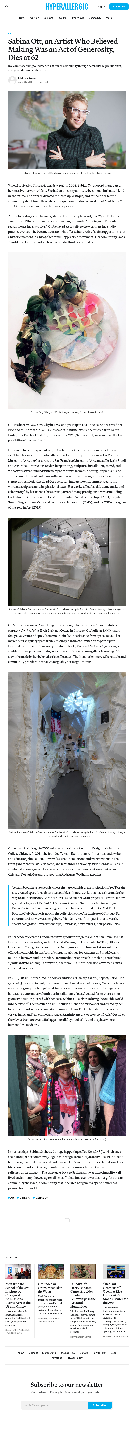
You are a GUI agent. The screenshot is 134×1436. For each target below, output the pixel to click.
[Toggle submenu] (113, 18)
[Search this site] (6, 6)
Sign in (102, 6)
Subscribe (119, 6)
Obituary (25, 1197)
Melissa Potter (27, 78)
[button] (109, 17)
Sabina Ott (85, 185)
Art (10, 33)
